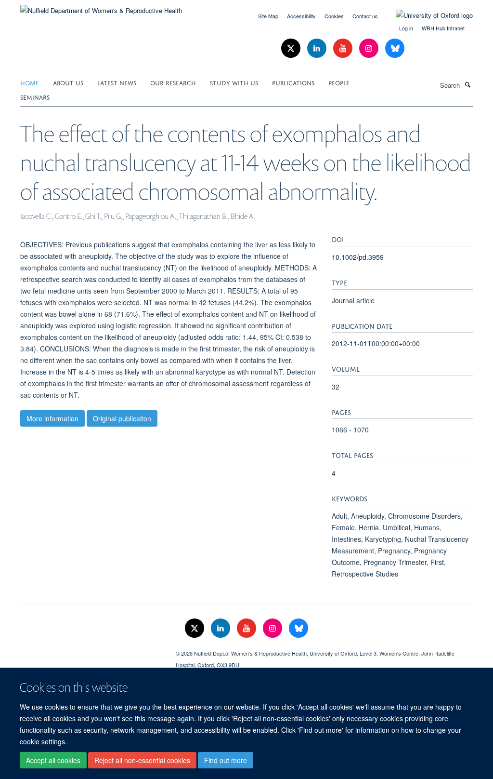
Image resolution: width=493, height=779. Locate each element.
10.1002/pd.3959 (358, 257)
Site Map (268, 16)
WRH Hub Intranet (443, 28)
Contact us (365, 16)
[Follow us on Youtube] (343, 48)
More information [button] (52, 418)
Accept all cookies (53, 760)
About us (68, 82)
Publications (293, 82)
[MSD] (90, 649)
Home (29, 82)
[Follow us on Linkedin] (317, 48)
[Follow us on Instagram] (369, 48)
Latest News (116, 82)
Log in (406, 28)
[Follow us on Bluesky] (394, 48)
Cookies (334, 16)
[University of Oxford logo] (427, 15)
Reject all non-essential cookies (142, 760)
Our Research (173, 82)
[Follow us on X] (291, 48)
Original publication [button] (122, 418)
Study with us (234, 82)
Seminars (35, 96)
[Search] (467, 84)
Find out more (225, 760)
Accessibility (301, 16)
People (339, 82)
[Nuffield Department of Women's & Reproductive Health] (101, 7)
